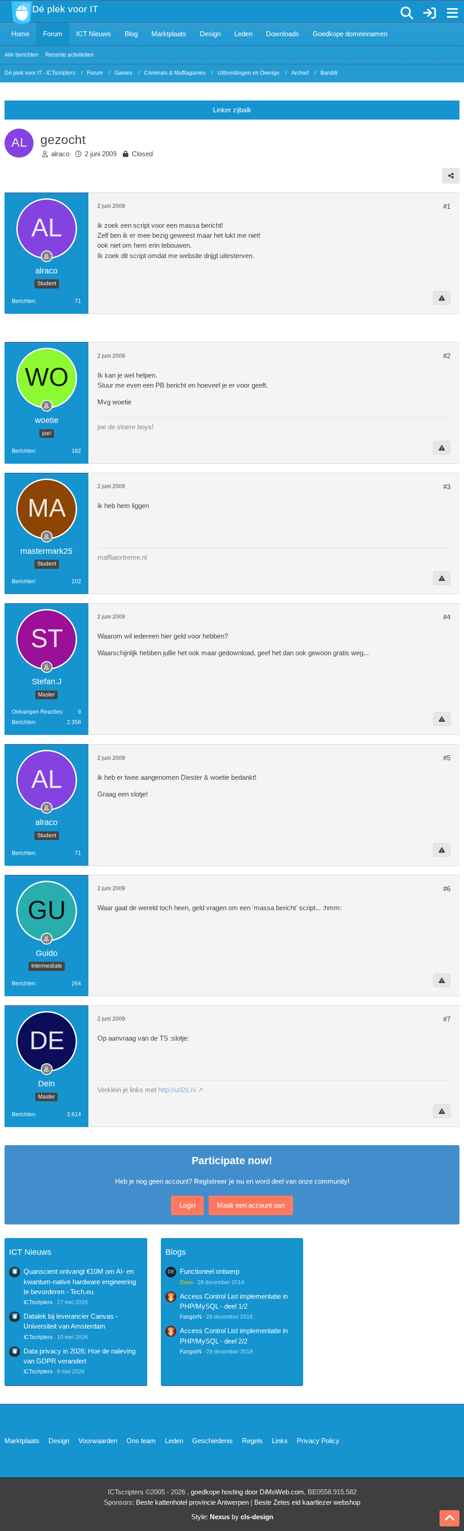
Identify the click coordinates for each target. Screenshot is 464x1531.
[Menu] (452, 13)
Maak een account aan (251, 1205)
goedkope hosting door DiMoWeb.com (247, 1492)
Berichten (23, 301)
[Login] (429, 13)
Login (187, 1205)
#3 (446, 486)
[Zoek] (407, 13)
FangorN (191, 1317)
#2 (446, 356)
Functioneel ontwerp (209, 1271)
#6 (446, 889)
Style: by (232, 1517)
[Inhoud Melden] (441, 298)
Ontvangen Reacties (37, 712)
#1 (446, 206)
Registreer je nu (219, 1181)
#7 (446, 1019)
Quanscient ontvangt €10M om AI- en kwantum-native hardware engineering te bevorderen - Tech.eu (80, 1281)
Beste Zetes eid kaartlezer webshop (307, 1502)
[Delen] (450, 175)
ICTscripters (38, 1302)
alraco (60, 154)
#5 (446, 758)
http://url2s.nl (177, 1090)
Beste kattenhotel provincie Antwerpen (192, 1502)
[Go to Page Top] (449, 1518)
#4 (446, 617)
